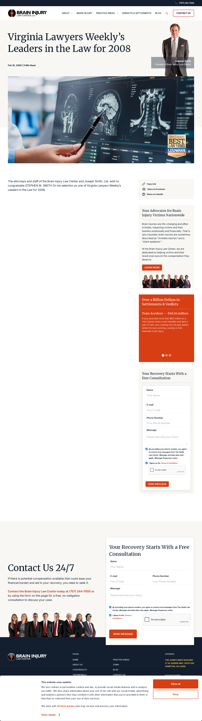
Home (75, 660)
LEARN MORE (152, 267)
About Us (78, 664)
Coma (116, 664)
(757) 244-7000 (80, 591)
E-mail (150, 404)
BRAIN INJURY (84, 13)
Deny (175, 694)
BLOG (158, 13)
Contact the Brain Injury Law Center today (36, 591)
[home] (27, 13)
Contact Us (183, 13)
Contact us (119, 675)
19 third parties (66, 706)
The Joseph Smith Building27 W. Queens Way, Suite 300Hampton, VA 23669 (179, 663)
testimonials (80, 675)
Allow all (175, 684)
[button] (67, 13)
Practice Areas (121, 660)
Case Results (80, 669)
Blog (115, 669)
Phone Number (155, 418)
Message (151, 430)
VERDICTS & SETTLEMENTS (136, 13)
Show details (48, 714)
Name (150, 390)
